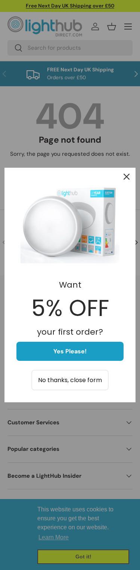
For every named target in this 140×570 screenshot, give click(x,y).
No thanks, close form (70, 380)
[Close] (127, 177)
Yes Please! (70, 351)
